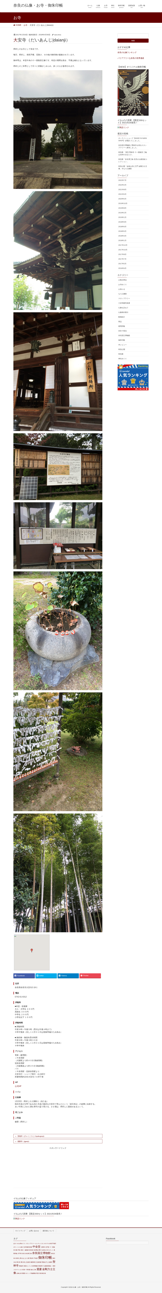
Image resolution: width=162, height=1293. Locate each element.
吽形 (19, 1250)
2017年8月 (122, 254)
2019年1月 (122, 217)
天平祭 (20, 1253)
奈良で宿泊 (122, 331)
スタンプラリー (124, 298)
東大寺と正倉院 (25, 1262)
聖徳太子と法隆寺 (47, 1262)
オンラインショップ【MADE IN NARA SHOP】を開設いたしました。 (132, 139)
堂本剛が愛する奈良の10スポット (43, 1250)
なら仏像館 (122, 294)
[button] (32, 950)
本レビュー (122, 345)
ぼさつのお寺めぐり (19, 1243)
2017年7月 (122, 259)
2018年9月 (122, 222)
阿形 (37, 1273)
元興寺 (43, 1247)
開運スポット (26, 1273)
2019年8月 (122, 208)
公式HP (18, 1086)
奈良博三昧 (28, 1253)
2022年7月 (122, 180)
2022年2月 (122, 185)
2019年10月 (122, 203)
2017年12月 (122, 245)
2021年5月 (122, 194)
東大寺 (18, 1262)
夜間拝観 (121, 326)
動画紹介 (121, 317)
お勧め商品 (122, 280)
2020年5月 (122, 199)
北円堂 (47, 1247)
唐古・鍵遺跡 (25, 1250)
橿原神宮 (33, 1262)
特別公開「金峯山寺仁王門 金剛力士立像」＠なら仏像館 (132, 167)
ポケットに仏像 (18, 1247)
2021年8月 (122, 189)
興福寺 (21, 1266)
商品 (120, 322)
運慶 (39, 1269)
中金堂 (36, 1246)
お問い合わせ (34, 1231)
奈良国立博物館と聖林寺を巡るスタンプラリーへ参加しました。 (132, 146)
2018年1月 (122, 240)
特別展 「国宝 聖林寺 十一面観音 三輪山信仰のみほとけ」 (132, 153)
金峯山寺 (19, 1273)
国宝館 (31, 1250)
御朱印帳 (121, 340)
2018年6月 (122, 227)
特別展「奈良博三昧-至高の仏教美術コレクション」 (132, 160)
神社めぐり (122, 359)
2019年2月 (122, 213)
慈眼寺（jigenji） (24, 1141)
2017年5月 (122, 264)
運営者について (48, 1231)
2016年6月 (122, 268)
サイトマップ (20, 1231)
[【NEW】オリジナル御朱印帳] (133, 92)
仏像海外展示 (123, 312)
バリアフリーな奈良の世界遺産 (131, 58)
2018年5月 (122, 231)
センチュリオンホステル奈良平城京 (45, 1243)
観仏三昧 (33, 1269)
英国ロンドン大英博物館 (30, 1266)
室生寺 (31, 1258)
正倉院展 (38, 1262)
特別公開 (121, 349)
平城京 (36, 1258)
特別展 (120, 354)
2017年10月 (122, 250)
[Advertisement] (34, 1169)
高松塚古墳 (42, 1273)
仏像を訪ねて (123, 308)
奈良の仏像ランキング (127, 52)
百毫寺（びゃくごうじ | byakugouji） (31, 1136)
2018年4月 (122, 236)
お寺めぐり (122, 284)
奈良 (23, 1253)
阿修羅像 (33, 1273)
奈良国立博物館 (124, 335)
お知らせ (121, 289)
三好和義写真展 (124, 303)
